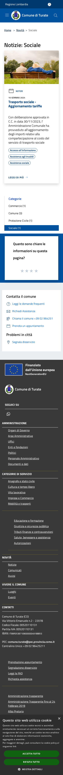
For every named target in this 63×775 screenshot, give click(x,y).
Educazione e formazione (29, 520)
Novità (20, 30)
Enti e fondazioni (18, 447)
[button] (31, 769)
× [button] (59, 718)
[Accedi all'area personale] (49, 4)
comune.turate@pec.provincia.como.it (31, 642)
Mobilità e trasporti (19, 503)
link (14, 746)
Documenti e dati (18, 464)
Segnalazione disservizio (22, 668)
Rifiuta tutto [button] (31, 761)
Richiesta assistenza (20, 679)
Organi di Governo (19, 430)
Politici (12, 453)
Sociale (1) (15, 228)
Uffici (11, 441)
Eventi (12, 597)
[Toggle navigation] (7, 15)
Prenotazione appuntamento (25, 662)
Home (7, 30)
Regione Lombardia (16, 4)
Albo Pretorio (16, 711)
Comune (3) (15, 213)
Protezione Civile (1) (20, 220)
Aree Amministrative (20, 436)
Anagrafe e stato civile (21, 481)
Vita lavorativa (16, 492)
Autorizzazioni (22, 543)
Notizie (19, 91)
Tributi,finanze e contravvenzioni (33, 532)
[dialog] (31, 745)
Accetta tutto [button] (31, 753)
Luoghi (12, 591)
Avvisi (11, 576)
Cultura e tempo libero (21, 487)
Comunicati (15, 570)
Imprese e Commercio (21, 498)
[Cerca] (56, 15)
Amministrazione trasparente (25, 696)
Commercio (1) (17, 206)
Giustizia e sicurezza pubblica (31, 526)
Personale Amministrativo (23, 458)
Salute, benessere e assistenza (32, 537)
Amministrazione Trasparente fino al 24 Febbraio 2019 (31, 703)
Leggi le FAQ (15, 673)
